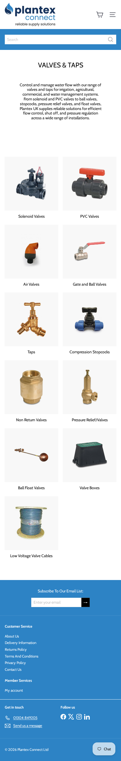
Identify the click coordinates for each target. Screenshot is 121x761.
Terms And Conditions (21, 656)
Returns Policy (16, 649)
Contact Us (13, 669)
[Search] (110, 39)
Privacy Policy (15, 662)
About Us (12, 636)
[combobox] (60, 39)
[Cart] (99, 14)
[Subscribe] (85, 602)
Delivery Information (20, 642)
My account (14, 690)
